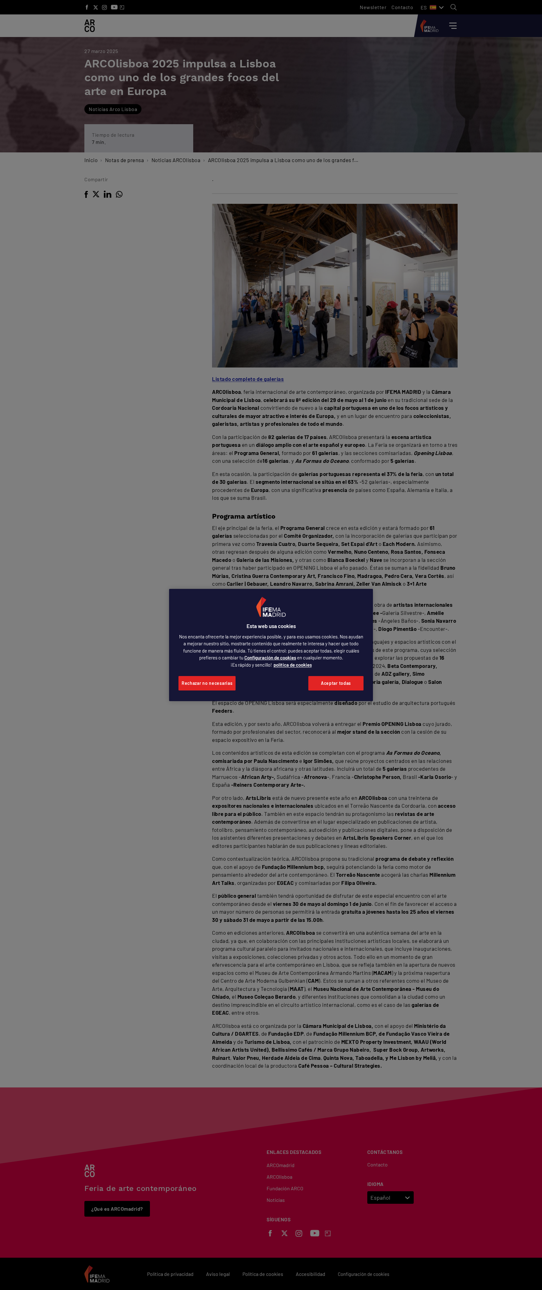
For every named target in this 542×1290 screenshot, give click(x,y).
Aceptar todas (336, 683)
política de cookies (293, 665)
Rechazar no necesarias (207, 683)
